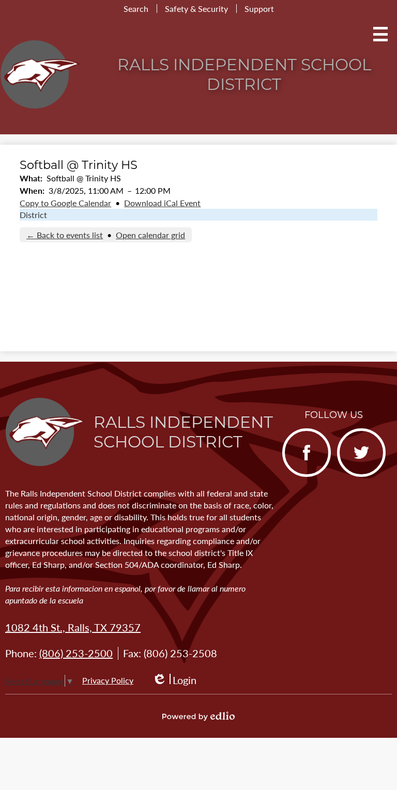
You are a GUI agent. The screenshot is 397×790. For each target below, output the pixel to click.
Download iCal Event (162, 203)
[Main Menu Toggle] (380, 34)
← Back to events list (64, 235)
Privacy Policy (107, 680)
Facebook (302, 475)
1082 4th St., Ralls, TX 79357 (73, 627)
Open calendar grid (150, 235)
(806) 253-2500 (76, 653)
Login (174, 680)
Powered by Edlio (198, 716)
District (33, 215)
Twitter (352, 475)
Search (136, 8)
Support (259, 8)
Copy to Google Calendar (65, 203)
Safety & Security (196, 8)
